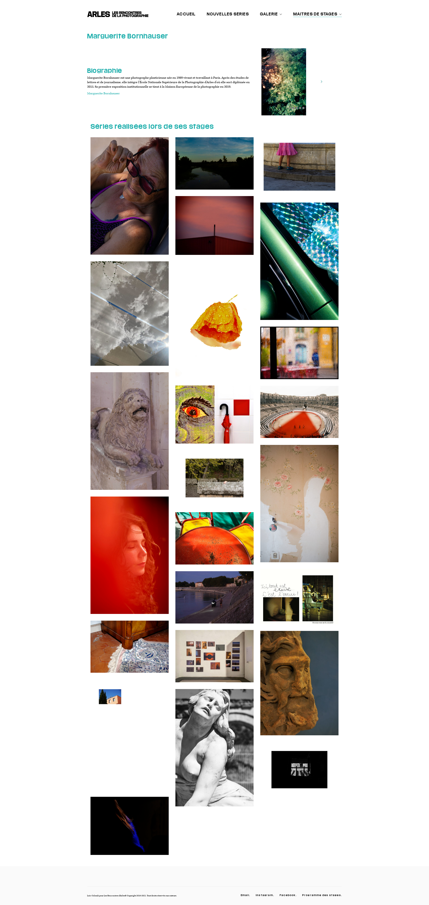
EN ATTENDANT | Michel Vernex (300, 773)
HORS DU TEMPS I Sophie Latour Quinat (299, 356)
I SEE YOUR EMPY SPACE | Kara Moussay (299, 600)
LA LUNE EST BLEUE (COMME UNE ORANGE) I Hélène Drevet (214, 481)
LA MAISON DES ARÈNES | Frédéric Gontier (129, 829)
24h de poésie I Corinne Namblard (129, 316)
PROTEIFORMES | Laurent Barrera (299, 686)
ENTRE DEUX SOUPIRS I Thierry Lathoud (214, 323)
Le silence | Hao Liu (214, 166)
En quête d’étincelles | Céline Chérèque (299, 265)
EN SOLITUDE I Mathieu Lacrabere (299, 415)
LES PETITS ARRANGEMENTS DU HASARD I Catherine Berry (129, 434)
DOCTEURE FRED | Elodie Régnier (130, 650)
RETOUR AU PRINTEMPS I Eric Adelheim (299, 507)
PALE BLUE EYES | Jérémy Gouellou (129, 738)
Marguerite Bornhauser (103, 93)
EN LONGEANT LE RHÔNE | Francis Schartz (214, 601)
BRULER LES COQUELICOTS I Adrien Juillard (129, 559)
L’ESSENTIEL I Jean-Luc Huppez (214, 417)
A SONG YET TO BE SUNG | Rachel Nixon (214, 751)
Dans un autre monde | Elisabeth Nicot (214, 229)
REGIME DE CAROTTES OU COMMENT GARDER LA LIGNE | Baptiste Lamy (214, 541)
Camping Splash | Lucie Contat (130, 199)
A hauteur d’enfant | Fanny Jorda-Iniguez (299, 170)
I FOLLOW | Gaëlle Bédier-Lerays (214, 659)
